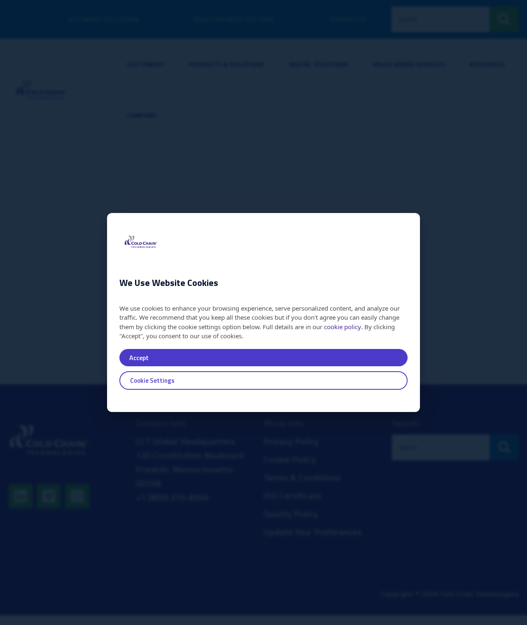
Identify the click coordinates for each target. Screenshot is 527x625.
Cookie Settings (152, 380)
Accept (139, 358)
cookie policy (342, 327)
